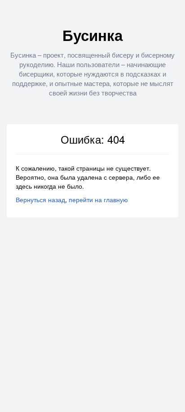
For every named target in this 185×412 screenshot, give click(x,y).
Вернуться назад (40, 199)
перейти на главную (98, 199)
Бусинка (92, 34)
